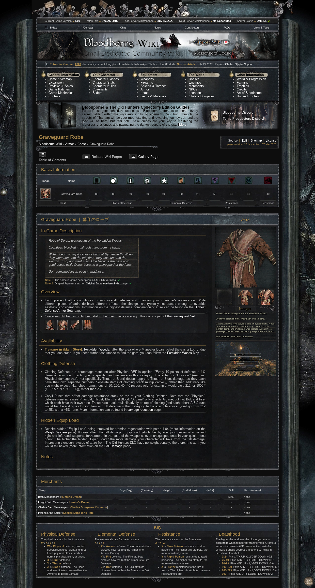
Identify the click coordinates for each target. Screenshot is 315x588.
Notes (157, 27)
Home (52, 79)
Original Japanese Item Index (103, 283)
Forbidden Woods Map (183, 353)
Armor (145, 89)
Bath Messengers (48, 496)
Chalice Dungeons (202, 96)
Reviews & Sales (60, 86)
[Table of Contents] (57, 152)
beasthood (222, 542)
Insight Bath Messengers (53, 502)
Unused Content (248, 96)
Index (53, 27)
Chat (123, 27)
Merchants (196, 86)
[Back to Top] (309, 581)
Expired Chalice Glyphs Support (234, 64)
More (182, 124)
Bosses (194, 79)
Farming (242, 82)
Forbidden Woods (96, 349)
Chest (82, 144)
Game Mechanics (61, 93)
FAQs (226, 27)
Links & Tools (261, 27)
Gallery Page (148, 157)
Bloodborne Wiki (50, 144)
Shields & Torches (154, 86)
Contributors (192, 27)
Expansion (55, 82)
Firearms (147, 82)
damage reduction (140, 410)
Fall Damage (113, 446)
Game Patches (59, 89)
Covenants (100, 89)
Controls (54, 96)
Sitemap (66, 79)
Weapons (147, 79)
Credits (242, 89)
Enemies (195, 82)
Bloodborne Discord (238, 112)
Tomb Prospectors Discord (243, 118)
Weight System (56, 432)
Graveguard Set (184, 316)
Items (145, 93)
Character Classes (106, 79)
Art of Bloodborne (249, 93)
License (271, 140)
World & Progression (251, 79)
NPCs (193, 89)
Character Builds (104, 86)
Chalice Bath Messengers (53, 507)
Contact (88, 27)
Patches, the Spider (50, 512)
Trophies (243, 86)
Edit (244, 140)
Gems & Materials (153, 96)
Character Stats (104, 82)
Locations (196, 93)
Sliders (97, 93)
